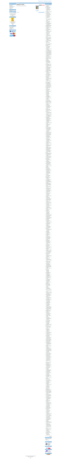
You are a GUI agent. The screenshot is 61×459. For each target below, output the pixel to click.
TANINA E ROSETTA (48, 432)
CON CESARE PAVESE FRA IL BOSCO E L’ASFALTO (48, 198)
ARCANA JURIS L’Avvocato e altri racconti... (48, 286)
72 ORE (47, 126)
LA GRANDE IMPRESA (48, 153)
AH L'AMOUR (47, 321)
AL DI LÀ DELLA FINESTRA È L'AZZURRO (48, 323)
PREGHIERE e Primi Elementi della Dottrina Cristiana (48, 66)
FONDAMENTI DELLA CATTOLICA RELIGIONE (48, 351)
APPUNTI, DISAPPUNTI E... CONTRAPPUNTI (48, 288)
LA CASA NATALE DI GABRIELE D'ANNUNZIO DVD (48, 348)
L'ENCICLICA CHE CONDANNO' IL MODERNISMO (48, 275)
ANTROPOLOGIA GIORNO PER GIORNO (48, 224)
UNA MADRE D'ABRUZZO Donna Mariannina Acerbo (48, 118)
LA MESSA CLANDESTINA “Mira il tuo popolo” (48, 384)
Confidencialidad (11, 27)
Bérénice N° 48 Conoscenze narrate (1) (48, 361)
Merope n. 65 (47, 167)
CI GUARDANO (48, 82)
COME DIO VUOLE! (48, 199)
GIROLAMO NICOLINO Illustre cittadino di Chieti (48, 172)
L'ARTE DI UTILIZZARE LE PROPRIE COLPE (48, 207)
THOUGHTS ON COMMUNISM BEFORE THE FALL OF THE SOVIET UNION (48, 9)
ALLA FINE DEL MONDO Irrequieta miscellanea (48, 22)
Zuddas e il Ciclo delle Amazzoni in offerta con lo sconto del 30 (48, 416)
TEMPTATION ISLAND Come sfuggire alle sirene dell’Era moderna (48, 115)
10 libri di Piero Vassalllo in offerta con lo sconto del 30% (48, 357)
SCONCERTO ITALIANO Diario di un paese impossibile (48, 150)
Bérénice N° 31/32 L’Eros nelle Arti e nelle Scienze (48, 187)
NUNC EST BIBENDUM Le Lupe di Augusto (48, 249)
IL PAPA (47, 45)
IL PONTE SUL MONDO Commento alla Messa (48, 142)
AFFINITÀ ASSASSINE (48, 324)
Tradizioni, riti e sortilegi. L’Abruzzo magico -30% (48, 411)
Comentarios (46, 449)
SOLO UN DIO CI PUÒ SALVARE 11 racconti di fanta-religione (48, 293)
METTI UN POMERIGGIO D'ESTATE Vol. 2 (48, 434)
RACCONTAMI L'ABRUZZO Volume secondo (48, 164)
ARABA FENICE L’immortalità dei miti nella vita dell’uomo (48, 226)
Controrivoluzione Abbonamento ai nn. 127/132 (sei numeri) (48, 14)
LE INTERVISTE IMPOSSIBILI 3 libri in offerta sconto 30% (48, 418)
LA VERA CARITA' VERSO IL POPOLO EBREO (48, 316)
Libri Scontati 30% (11, 6)
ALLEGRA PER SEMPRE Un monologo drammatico (48, 256)
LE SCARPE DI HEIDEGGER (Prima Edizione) (48, 160)
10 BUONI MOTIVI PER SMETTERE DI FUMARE (48, 155)
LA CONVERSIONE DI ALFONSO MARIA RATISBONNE (48, 24)
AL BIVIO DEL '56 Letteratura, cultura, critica (48, 327)
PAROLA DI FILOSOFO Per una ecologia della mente (48, 370)
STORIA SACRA (48, 218)
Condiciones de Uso (12, 28)
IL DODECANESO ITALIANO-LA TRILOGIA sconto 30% (48, 334)
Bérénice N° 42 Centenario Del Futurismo (48, 34)
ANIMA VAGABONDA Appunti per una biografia (48, 146)
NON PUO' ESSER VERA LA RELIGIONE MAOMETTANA (48, 295)
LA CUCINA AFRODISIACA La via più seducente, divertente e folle (13, 23)
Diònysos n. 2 (47, 388)
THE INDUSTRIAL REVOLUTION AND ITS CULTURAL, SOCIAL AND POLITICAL (48, 130)
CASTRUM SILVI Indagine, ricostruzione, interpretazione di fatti (48, 307)
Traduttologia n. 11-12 (48, 64)
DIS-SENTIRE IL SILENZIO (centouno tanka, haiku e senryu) (48, 403)
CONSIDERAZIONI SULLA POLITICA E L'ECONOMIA (48, 189)
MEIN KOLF (47, 158)
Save (49, 448)
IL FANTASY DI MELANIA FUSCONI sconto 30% (48, 373)
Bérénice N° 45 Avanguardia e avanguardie (48, 212)
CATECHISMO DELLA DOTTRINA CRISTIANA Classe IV (48, 205)
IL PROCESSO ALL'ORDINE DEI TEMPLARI (48, 305)
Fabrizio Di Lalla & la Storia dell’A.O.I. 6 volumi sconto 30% (48, 359)
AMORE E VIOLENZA (48, 101)
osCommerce (31, 456)
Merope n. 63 (47, 378)
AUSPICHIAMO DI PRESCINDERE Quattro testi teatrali (48, 264)
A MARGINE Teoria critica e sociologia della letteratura (48, 422)
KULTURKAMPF (48, 44)
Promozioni (11, 7)
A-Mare (47, 152)
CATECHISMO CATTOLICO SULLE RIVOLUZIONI (48, 313)
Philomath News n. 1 (48, 389)
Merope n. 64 (47, 6)
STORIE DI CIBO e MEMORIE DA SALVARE (48, 125)
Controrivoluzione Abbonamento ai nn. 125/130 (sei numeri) (48, 425)
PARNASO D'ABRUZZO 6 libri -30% (48, 80)
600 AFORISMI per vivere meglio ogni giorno (48, 63)
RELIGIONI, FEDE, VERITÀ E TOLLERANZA (48, 178)
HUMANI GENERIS (48, 407)
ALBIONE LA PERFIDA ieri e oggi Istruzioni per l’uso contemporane (48, 251)
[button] (40, 1)
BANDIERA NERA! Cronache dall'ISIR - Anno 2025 (48, 262)
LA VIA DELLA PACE (48, 179)
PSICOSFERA (47, 335)
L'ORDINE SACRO (48, 7)
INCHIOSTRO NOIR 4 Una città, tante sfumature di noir (48, 107)
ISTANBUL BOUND (48, 310)
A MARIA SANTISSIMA (48, 25)
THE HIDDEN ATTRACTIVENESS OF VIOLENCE (48, 405)
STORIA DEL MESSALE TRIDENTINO (47, 95)
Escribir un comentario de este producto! (49, 451)
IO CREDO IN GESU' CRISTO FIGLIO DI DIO (48, 427)
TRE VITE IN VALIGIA (48, 57)
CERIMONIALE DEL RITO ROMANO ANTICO (48, 243)
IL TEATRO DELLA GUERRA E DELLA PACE (48, 36)
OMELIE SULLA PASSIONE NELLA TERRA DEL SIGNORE (48, 217)
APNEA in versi (48, 283)
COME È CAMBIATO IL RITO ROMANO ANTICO (48, 191)
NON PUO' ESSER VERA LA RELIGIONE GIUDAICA (48, 309)
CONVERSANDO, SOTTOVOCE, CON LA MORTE (48, 137)
